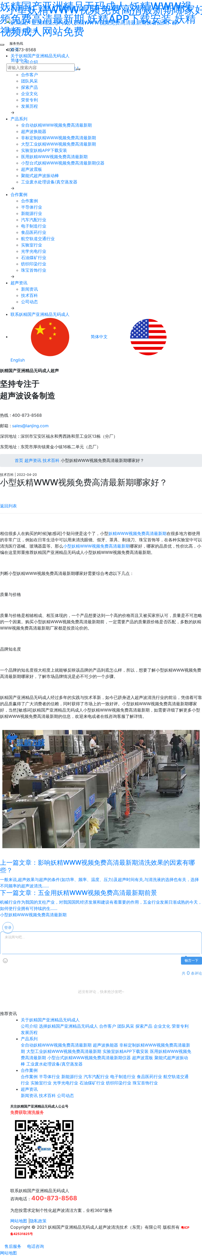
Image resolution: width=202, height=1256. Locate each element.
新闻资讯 (29, 289)
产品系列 (19, 118)
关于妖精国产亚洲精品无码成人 (50, 1019)
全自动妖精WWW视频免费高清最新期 (56, 125)
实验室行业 (31, 245)
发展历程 (29, 106)
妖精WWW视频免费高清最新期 (137, 533)
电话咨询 (35, 1246)
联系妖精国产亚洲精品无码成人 (40, 314)
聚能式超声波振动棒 (40, 175)
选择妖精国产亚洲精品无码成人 (68, 1026)
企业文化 (29, 93)
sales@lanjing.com (30, 425)
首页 (18, 460)
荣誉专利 (29, 99)
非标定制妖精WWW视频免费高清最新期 (58, 137)
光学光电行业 (33, 251)
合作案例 (19, 194)
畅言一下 (191, 960)
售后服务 (12, 1246)
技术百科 (29, 295)
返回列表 (8, 505)
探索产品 (29, 87)
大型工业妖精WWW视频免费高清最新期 (58, 144)
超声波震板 (31, 169)
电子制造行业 (33, 226)
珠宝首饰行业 (33, 270)
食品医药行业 (33, 232)
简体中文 (18, 60)
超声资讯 (19, 282)
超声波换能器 (33, 131)
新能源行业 (31, 213)
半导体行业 (31, 207)
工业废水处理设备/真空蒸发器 (49, 181)
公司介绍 (29, 1026)
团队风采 (29, 81)
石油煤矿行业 (33, 257)
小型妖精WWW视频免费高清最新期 (96, 546)
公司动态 (29, 301)
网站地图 (18, 1220)
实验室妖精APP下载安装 (44, 150)
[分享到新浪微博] (1, 493)
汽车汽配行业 (33, 219)
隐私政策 (38, 1220)
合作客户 (29, 74)
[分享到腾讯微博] (6, 493)
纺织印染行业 (33, 263)
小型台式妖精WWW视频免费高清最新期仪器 (62, 163)
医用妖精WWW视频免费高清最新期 (54, 156)
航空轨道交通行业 (38, 238)
